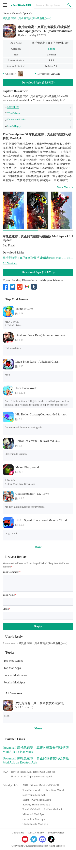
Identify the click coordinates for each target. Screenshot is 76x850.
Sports (51, 48)
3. (15, 119)
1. (12, 106)
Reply (38, 626)
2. (12, 113)
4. (13, 126)
